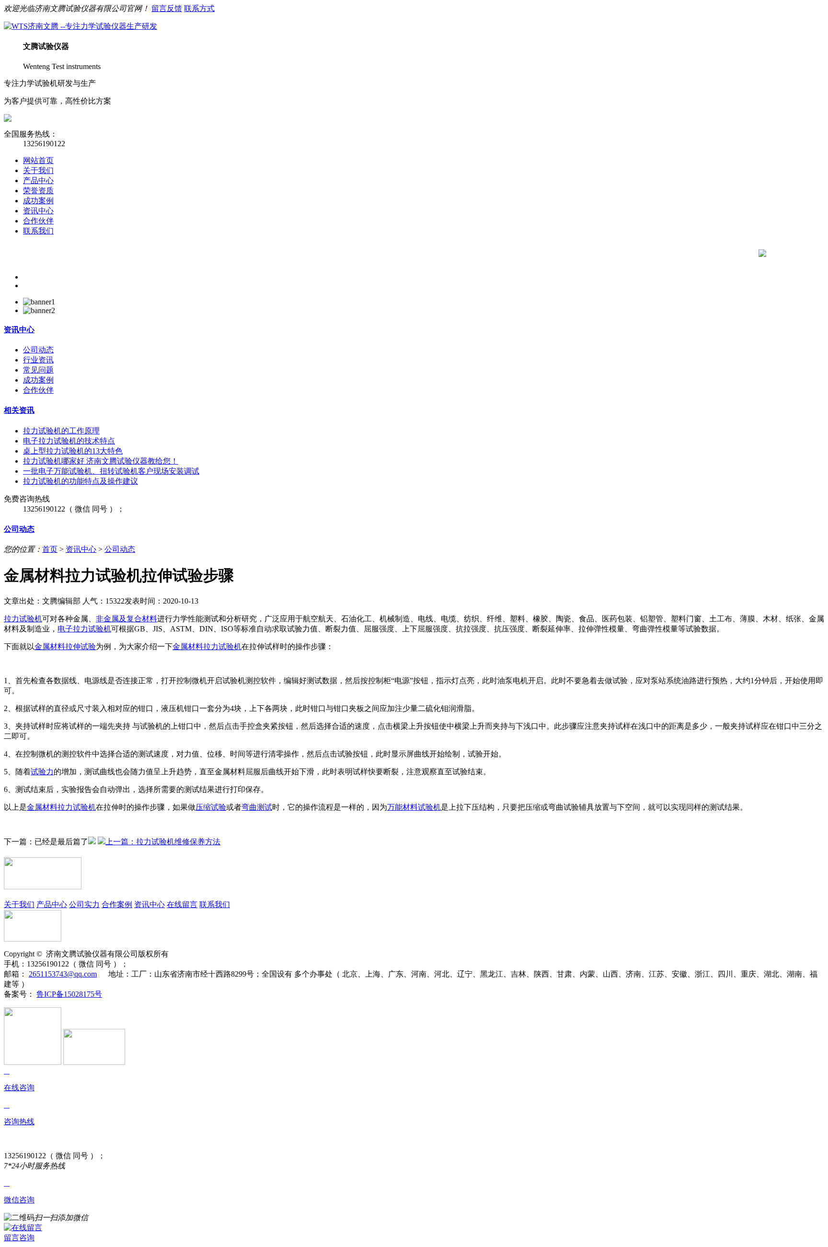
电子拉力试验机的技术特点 (69, 441)
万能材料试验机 (414, 807)
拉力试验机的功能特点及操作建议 (80, 481)
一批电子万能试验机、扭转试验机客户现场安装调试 (111, 471)
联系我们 (38, 231)
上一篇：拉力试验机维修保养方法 (162, 842)
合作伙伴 (38, 221)
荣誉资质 (38, 190)
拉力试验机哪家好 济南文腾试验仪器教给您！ (100, 461)
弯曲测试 (257, 807)
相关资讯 (19, 410)
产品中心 (38, 180)
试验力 (42, 772)
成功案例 (38, 201)
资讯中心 (38, 211)
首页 (50, 549)
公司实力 (84, 904)
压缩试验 (211, 807)
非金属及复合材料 (126, 619)
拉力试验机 (23, 619)
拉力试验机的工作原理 (61, 431)
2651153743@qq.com (63, 974)
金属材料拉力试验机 (207, 646)
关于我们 (38, 170)
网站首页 (38, 160)
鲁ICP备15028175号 (69, 994)
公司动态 (38, 350)
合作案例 (117, 904)
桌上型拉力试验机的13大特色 (73, 451)
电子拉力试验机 (84, 629)
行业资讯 (38, 360)
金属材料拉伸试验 (65, 646)
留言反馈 (166, 8)
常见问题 (38, 370)
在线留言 (182, 904)
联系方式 (199, 8)
